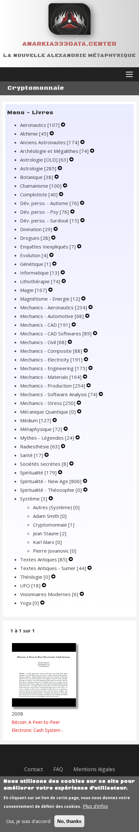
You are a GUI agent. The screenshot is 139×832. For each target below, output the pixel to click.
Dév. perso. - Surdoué (49, 220)
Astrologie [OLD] (44, 159)
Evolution (34, 255)
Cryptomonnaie (53, 524)
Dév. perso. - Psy (44, 212)
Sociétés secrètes (44, 464)
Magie (33, 290)
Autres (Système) (56, 507)
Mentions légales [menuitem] (94, 769)
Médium (35, 420)
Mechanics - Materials (50, 377)
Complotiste (39, 194)
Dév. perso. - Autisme (49, 203)
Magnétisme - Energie (50, 298)
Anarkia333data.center (69, 44)
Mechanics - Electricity (51, 359)
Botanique (36, 177)
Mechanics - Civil (43, 342)
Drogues (35, 238)
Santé (31, 455)
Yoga (29, 603)
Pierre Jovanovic (54, 550)
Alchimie (34, 133)
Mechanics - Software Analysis (58, 394)
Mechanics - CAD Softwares (55, 333)
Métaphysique (41, 429)
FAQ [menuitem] (58, 769)
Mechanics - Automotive (52, 316)
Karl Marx (47, 542)
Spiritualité (38, 472)
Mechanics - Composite (51, 351)
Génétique (35, 264)
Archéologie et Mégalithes (54, 151)
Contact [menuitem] (33, 769)
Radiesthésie (39, 446)
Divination (36, 229)
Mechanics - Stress (47, 403)
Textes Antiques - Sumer (53, 568)
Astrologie (38, 168)
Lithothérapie (40, 281)
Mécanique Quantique (48, 411)
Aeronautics (39, 125)
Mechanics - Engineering (53, 368)
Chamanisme (40, 185)
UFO (30, 585)
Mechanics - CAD (45, 325)
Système (33, 498)
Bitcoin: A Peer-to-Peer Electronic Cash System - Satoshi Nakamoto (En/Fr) (39, 730)
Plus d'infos (95, 806)
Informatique (39, 272)
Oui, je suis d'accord (28, 821)
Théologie (35, 577)
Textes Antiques (43, 559)
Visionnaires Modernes (49, 594)
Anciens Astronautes (49, 142)
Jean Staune (49, 533)
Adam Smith (50, 516)
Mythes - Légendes (47, 438)
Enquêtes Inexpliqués (48, 246)
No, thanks (69, 821)
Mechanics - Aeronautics (53, 307)
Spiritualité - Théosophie (51, 490)
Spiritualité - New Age (50, 481)
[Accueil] (69, 19)
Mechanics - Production (52, 385)
